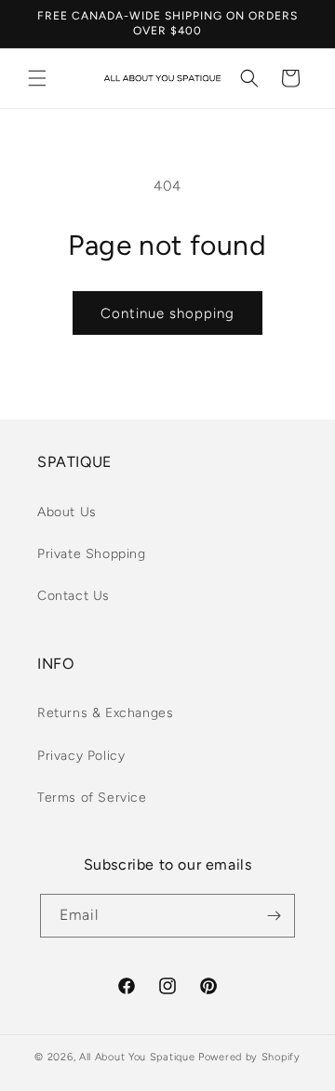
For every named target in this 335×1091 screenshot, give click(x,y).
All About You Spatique (136, 1057)
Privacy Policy (81, 756)
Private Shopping (91, 554)
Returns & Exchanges (105, 713)
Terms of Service (92, 797)
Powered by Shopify (249, 1057)
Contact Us (73, 596)
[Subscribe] (273, 916)
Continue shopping (167, 313)
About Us (67, 512)
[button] (37, 78)
